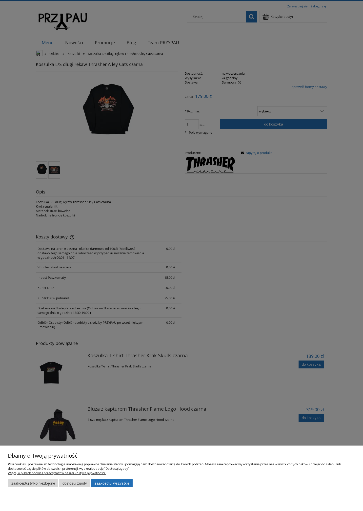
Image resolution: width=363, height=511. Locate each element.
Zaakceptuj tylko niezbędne (33, 483)
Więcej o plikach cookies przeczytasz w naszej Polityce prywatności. (57, 473)
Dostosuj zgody (74, 483)
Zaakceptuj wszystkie (112, 483)
